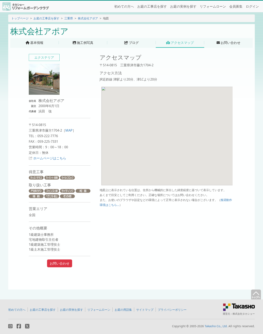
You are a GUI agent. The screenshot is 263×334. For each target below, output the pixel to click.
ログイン (252, 6)
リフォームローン (213, 6)
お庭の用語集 (123, 310)
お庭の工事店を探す (152, 6)
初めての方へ (124, 6)
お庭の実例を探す (183, 6)
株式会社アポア (88, 18)
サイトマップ (144, 310)
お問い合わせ (59, 263)
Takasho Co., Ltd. (216, 326)
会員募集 (235, 6)
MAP (69, 130)
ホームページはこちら (49, 158)
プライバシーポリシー (172, 310)
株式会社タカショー (244, 313)
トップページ (20, 18)
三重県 (68, 18)
